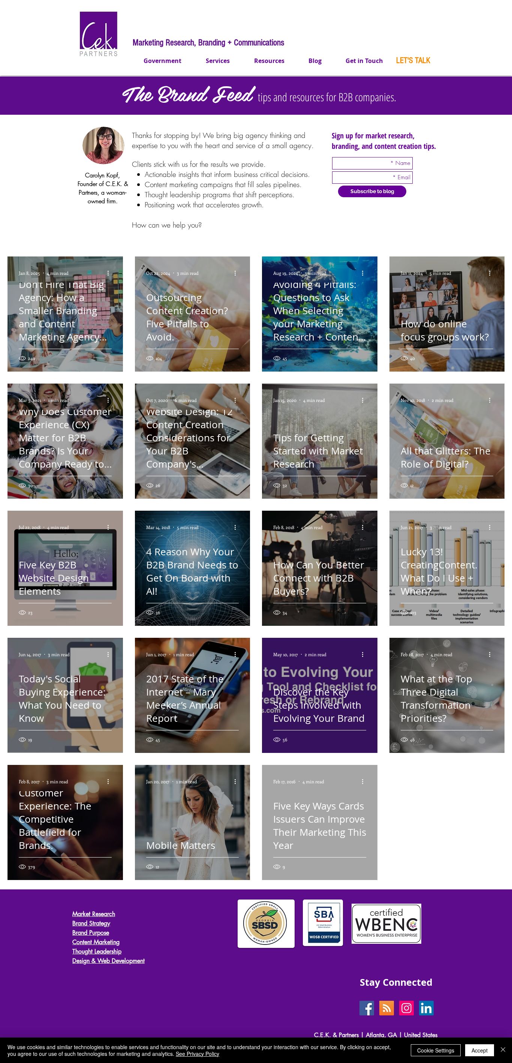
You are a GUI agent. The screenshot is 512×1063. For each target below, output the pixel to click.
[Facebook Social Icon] (366, 1008)
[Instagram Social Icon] (406, 1008)
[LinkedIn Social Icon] (426, 1008)
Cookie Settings (435, 1050)
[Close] (503, 1050)
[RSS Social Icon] (386, 1008)
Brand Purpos (89, 933)
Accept (480, 1050)
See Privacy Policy (197, 1053)
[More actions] (110, 272)
